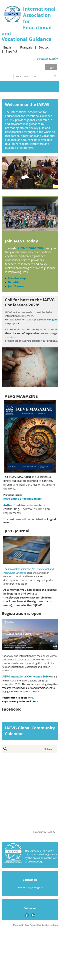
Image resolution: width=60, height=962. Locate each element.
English (8, 47)
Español (11, 51)
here (30, 697)
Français (26, 47)
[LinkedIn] (33, 915)
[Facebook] (27, 915)
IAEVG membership (30, 248)
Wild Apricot (31, 925)
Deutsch (44, 47)
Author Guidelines (15, 505)
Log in (51, 67)
